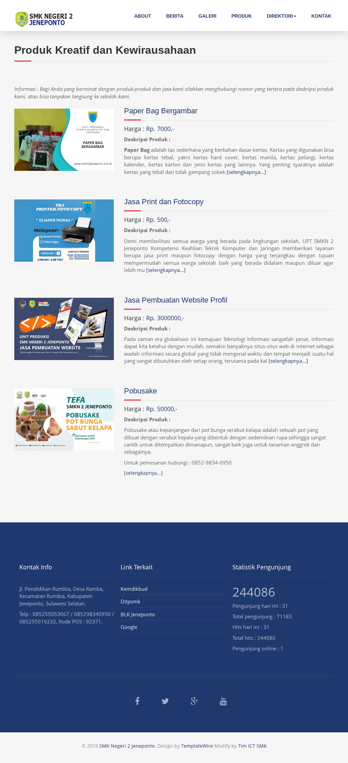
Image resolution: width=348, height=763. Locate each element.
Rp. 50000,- (161, 409)
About (142, 16)
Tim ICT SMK (252, 746)
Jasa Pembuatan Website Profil (175, 300)
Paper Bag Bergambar (160, 111)
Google (129, 626)
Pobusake (140, 391)
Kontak (321, 16)
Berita (175, 16)
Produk (241, 16)
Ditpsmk (130, 601)
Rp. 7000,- (160, 129)
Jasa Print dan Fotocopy (164, 201)
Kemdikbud (134, 588)
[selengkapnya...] (246, 171)
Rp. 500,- (158, 219)
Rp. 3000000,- (165, 318)
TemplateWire (197, 746)
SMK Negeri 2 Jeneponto (127, 746)
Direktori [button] (280, 16)
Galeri (207, 16)
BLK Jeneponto (138, 614)
